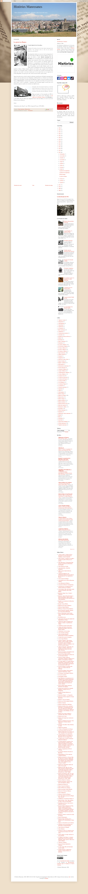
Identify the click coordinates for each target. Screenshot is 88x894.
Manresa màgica (61, 398)
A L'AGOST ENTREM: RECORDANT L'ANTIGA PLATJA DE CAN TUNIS (65, 473)
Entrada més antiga (49, 185)
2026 (60, 128)
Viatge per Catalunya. (62, 842)
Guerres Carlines (61, 361)
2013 (60, 150)
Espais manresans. (21, 109)
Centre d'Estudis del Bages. (63, 632)
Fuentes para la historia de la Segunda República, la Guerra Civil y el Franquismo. (65, 689)
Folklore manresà (61, 354)
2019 (60, 139)
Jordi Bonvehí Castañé (64, 861)
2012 (60, 152)
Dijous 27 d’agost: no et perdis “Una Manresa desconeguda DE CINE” (65, 449)
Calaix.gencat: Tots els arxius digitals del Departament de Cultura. (66, 619)
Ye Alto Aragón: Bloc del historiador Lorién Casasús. (65, 847)
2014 (60, 148)
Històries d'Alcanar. (62, 702)
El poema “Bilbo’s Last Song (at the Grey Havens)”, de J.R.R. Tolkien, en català (65, 496)
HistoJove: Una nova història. (64, 699)
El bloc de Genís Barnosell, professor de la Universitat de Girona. (66, 655)
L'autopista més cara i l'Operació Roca (68, 288)
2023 (60, 131)
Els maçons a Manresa (62, 351)
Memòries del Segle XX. (63, 784)
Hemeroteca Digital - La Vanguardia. (65, 695)
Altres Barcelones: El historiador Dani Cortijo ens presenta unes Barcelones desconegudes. (65, 563)
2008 (60, 190)
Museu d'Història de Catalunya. (64, 787)
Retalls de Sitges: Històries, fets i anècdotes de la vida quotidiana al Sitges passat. (66, 820)
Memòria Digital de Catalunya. (64, 780)
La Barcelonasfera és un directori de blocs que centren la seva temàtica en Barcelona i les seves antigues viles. (65, 736)
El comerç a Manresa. (62, 344)
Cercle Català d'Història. (63, 638)
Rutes (59, 416)
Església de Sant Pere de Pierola (64, 530)
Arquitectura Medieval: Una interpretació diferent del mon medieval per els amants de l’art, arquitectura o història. (66, 575)
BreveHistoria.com (62, 617)
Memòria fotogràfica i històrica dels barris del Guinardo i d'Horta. (65, 782)
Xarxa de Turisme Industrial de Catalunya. (64, 844)
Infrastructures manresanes (63, 366)
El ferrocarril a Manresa (63, 346)
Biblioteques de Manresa (64, 437)
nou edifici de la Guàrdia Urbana (42, 96)
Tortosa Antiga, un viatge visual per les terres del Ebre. (66, 835)
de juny (61, 165)
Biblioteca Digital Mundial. (63, 607)
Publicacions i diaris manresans (64, 413)
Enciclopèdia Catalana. (62, 676)
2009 (60, 188)
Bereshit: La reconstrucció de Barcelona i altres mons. (66, 601)
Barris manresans (61, 329)
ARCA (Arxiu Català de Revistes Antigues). (64, 571)
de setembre (62, 159)
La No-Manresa (61, 382)
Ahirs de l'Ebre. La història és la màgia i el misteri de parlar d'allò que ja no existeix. (66, 559)
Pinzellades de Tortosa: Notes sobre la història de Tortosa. (65, 803)
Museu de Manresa (62, 517)
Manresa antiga (61, 393)
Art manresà (60, 328)
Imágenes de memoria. (62, 727)
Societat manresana (62, 423)
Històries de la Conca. (62, 716)
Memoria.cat (61, 448)
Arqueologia (60, 325)
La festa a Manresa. (62, 374)
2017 (60, 143)
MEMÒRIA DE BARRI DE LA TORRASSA (65, 470)
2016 (60, 145)
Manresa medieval (61, 400)
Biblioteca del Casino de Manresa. (65, 605)
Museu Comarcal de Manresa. (64, 786)
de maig (61, 167)
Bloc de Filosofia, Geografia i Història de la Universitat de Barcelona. (65, 611)
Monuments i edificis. (62, 406)
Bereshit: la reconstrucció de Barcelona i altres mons (64, 458)
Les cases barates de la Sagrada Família (68, 307)
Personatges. (60, 408)
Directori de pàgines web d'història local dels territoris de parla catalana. (66, 652)
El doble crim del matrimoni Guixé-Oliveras (69, 250)
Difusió (59, 338)
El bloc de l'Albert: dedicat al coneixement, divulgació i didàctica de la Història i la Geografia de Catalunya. (66, 658)
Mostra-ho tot (72, 549)
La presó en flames (20, 42)
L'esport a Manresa (62, 370)
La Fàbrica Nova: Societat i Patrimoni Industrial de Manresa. (65, 739)
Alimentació (60, 321)
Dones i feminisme (62, 341)
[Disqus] (33, 130)
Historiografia (61, 364)
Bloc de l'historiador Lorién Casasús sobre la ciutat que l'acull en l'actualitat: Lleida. (66, 614)
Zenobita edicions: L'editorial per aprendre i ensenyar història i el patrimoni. (64, 851)
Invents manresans (61, 367)
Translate (66, 431)
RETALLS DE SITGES (63, 539)
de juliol (61, 163)
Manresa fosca (27, 109)
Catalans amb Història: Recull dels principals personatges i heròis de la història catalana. (65, 628)
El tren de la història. (62, 674)
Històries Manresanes (28, 6)
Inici (33, 185)
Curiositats (60, 334)
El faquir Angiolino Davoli (64, 460)
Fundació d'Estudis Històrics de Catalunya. (64, 693)
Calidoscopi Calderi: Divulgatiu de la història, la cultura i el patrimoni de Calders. (65, 623)
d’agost (61, 161)
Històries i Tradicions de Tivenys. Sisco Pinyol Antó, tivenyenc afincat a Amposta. (66, 722)
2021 (60, 135)
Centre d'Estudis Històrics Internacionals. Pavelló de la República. (66, 635)
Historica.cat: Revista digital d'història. (65, 701)
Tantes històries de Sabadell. (63, 827)
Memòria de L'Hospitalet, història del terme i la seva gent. (65, 765)
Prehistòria (60, 411)
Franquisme (60, 357)
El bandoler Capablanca (68, 268)
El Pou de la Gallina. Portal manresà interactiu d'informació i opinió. (65, 671)
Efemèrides (60, 343)
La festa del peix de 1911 (63, 197)
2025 (60, 129)
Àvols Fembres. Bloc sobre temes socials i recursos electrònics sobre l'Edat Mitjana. (66, 590)
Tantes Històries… (61, 829)
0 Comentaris (30, 110)
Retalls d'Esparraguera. (62, 817)
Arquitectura (60, 326)
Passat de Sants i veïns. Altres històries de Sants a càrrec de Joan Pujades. (65, 801)
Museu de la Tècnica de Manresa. (64, 791)
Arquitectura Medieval (63, 528)
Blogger (46, 878)
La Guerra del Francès (62, 379)
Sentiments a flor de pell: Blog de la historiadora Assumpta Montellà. (65, 825)
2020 (60, 137)
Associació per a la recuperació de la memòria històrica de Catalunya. (65, 587)
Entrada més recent (18, 185)
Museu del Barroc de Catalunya (65, 482)
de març (61, 178)
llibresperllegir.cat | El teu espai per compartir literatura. (65, 755)
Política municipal (61, 410)
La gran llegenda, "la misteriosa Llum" (68, 231)
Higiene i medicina (62, 362)
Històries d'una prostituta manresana (69, 222)
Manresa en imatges (62, 395)
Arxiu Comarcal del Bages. (63, 578)
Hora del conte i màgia (63, 438)
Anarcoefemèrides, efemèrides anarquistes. (64, 568)
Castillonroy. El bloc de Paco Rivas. (65, 625)
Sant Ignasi (60, 418)
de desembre (62, 154)
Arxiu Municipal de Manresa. (64, 583)
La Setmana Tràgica (62, 384)
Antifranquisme (61, 323)
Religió (59, 415)
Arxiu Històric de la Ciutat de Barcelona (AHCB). (66, 581)
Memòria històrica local (63, 403)
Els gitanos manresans (68, 240)
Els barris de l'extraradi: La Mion (68, 260)
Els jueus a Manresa (62, 349)
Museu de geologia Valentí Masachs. (65, 789)
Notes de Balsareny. (62, 792)
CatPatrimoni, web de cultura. (64, 631)
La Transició (60, 385)
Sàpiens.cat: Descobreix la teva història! (66, 822)
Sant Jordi (60, 420)
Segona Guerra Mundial (63, 421)
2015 (60, 146)
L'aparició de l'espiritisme (64, 170)
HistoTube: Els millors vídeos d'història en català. (66, 725)
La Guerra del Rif (61, 380)
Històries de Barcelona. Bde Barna (65, 704)
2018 (60, 141)
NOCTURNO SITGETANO (64, 540)
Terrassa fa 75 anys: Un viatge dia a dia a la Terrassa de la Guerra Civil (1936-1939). (66, 831)
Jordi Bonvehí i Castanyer (62, 41)
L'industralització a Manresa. (64, 372)
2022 (60, 133)
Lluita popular (61, 392)
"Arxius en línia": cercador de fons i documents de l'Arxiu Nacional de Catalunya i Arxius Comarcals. (65, 555)
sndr (69, 876)
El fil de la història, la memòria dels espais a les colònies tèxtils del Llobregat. (65, 667)
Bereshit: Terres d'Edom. (63, 603)
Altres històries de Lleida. (63, 566)
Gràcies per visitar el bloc (63, 359)
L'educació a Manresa (62, 369)
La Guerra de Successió (62, 377)
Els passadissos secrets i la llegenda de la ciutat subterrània (69, 279)
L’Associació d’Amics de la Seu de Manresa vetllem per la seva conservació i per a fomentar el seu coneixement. (66, 732)
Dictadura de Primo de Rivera (64, 336)
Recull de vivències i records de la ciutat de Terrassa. (66, 815)
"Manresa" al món (61, 320)
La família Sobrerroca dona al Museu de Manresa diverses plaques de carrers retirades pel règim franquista (66, 519)
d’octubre (62, 157)
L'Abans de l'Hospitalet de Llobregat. (65, 729)
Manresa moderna (61, 402)
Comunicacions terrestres (63, 333)
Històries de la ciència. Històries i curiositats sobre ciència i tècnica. (64, 714)
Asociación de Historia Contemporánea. (66, 584)
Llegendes (60, 388)
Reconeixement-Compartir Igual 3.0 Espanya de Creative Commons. (65, 864)
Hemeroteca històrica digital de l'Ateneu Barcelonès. (66, 697)
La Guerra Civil (61, 375)
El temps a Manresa (62, 347)
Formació (60, 356)
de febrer (62, 180)
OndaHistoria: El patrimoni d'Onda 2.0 (65, 798)
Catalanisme (60, 331)
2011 (60, 184)
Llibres (59, 390)
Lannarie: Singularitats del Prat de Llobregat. (65, 749)
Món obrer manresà (62, 405)
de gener (61, 182)
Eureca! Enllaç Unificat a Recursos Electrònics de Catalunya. (65, 686)
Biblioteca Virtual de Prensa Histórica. (65, 608)
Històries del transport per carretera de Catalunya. (65, 718)
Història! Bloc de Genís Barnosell (65, 494)
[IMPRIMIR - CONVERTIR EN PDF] (48, 110)
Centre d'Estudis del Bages (64, 505)
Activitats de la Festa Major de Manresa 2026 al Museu (64, 484)
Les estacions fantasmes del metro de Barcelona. (65, 752)
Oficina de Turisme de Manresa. (64, 794)
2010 (60, 186)
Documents (60, 339)
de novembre (62, 156)
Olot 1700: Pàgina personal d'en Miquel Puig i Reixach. (66, 796)
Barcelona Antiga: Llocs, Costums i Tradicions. (65, 593)
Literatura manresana (62, 387)
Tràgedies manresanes (62, 424)
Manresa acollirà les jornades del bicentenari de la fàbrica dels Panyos (65, 507)
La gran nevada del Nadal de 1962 (69, 297)
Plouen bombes (62, 174)
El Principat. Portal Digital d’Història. (65, 673)
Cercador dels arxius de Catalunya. (65, 637)
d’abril (61, 169)
